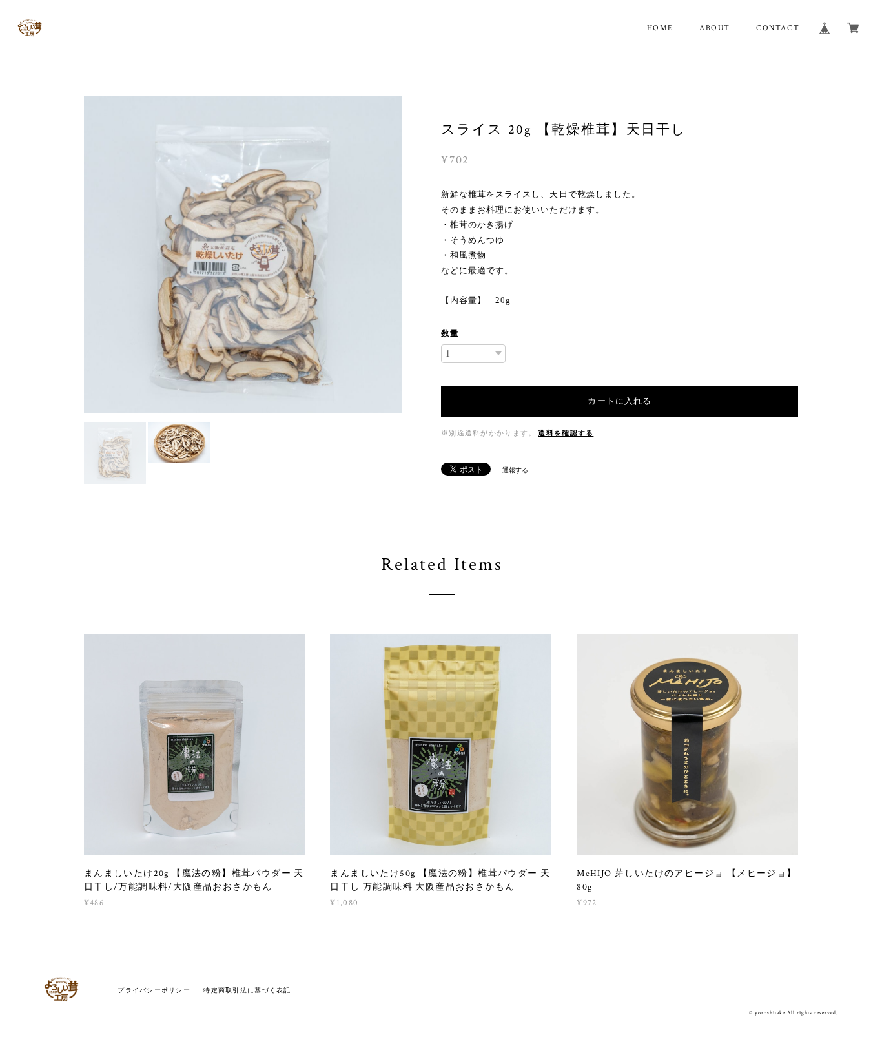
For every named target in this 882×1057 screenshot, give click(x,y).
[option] (243, 202)
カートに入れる (619, 401)
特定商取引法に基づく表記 (247, 990)
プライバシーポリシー (154, 990)
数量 (450, 333)
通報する (515, 470)
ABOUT (714, 28)
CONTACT (777, 28)
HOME (660, 28)
